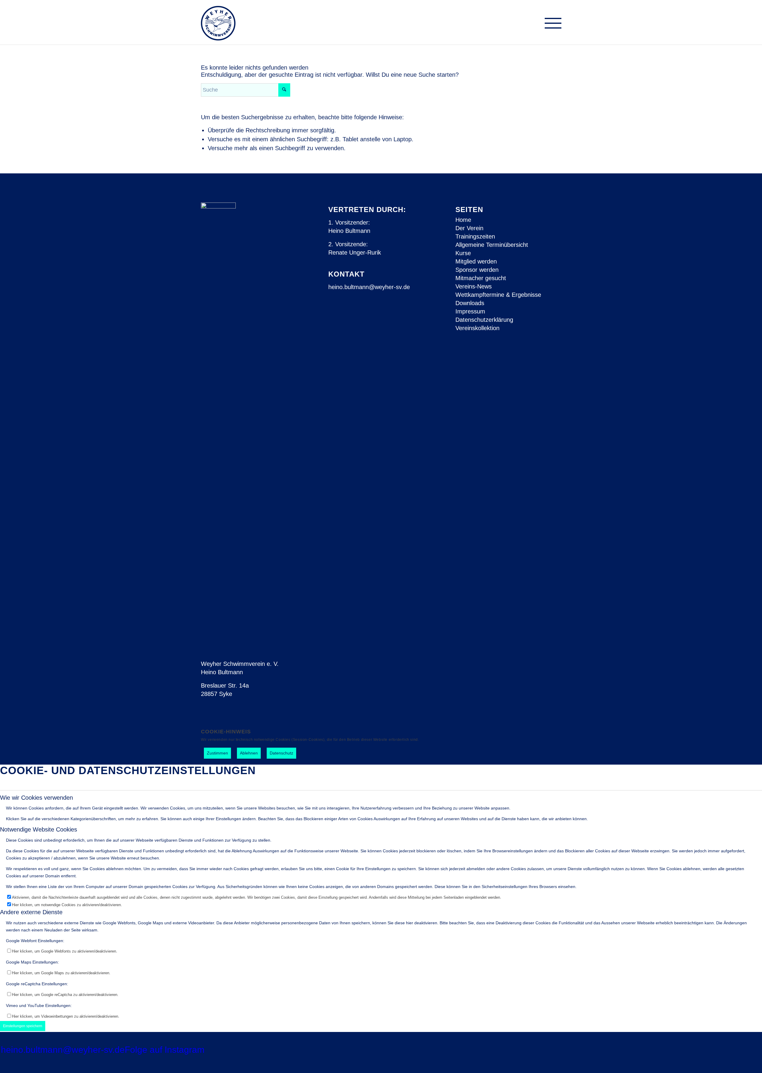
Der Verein (469, 228)
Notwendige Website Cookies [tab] (38, 829)
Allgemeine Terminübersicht (491, 244)
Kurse (463, 253)
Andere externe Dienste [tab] (31, 912)
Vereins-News (473, 286)
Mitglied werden (476, 261)
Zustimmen (217, 753)
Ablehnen (249, 753)
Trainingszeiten (475, 236)
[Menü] (551, 24)
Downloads (469, 303)
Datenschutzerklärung (484, 319)
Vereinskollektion (477, 328)
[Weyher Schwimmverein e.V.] (218, 22)
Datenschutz (281, 753)
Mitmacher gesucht (480, 278)
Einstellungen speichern (22, 1026)
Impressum (470, 311)
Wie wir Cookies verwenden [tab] (36, 797)
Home (463, 220)
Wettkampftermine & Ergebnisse (498, 294)
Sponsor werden (477, 269)
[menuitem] (551, 24)
